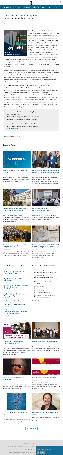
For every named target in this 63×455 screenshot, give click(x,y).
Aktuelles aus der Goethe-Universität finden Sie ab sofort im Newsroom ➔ (31, 7)
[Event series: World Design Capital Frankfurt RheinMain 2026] (56, 280)
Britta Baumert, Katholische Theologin (45, 412)
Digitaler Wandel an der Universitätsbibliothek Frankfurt (42, 210)
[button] (31, 428)
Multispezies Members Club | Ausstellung (46, 272)
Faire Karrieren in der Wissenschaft (44, 378)
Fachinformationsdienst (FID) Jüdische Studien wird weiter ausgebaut (15, 210)
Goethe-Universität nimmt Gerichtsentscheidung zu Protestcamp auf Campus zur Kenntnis (15, 311)
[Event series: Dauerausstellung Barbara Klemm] (43, 275)
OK (38, 452)
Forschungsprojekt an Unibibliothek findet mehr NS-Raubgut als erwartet (46, 246)
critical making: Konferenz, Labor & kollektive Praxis (48, 282)
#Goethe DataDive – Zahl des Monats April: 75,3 (15, 172)
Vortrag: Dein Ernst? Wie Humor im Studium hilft (14, 379)
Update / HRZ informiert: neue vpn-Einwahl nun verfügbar (14, 272)
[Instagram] (25, 449)
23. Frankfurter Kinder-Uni (43, 297)
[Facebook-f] (31, 449)
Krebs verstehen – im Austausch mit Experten (48, 288)
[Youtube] (34, 449)
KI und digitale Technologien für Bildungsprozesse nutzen (13, 343)
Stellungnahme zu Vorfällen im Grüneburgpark (12, 279)
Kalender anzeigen (36, 300)
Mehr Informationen (12, 128)
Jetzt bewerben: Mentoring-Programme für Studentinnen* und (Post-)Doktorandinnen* (15, 287)
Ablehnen (42, 452)
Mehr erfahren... (48, 449)
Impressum (32, 452)
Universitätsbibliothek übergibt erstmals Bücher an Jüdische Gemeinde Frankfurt (45, 172)
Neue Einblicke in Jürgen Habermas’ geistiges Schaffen (15, 246)
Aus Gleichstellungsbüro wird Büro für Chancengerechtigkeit (15, 295)
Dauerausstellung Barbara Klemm (45, 277)
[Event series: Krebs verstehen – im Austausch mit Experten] (43, 286)
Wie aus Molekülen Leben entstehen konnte (15, 413)
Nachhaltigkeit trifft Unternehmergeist (44, 342)
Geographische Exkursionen (43, 292)
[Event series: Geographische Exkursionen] (43, 290)
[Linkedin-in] (28, 449)
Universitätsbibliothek (11, 137)
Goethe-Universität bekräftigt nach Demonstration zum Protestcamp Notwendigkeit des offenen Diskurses (14, 303)
